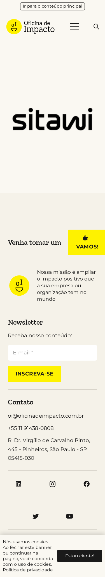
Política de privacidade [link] (28, 570)
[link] (52, 6)
